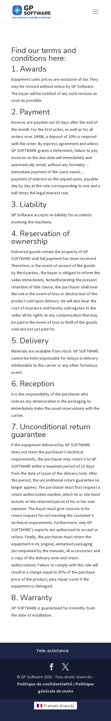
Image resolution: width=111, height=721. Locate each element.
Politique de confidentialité (44, 684)
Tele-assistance (52, 650)
